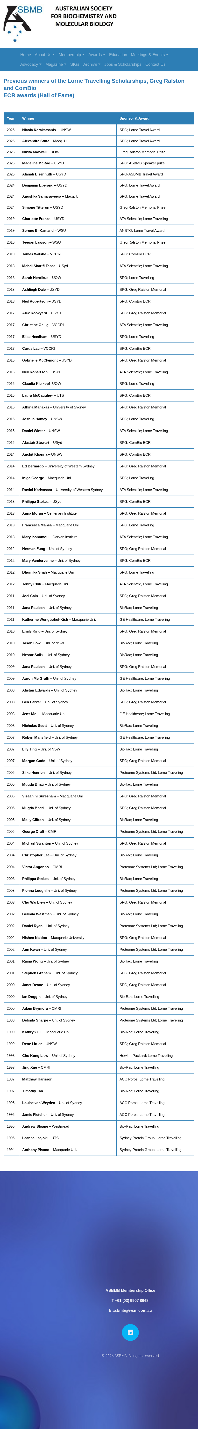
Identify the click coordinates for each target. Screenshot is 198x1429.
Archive (90, 64)
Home (25, 54)
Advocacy (29, 64)
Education (118, 54)
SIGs (74, 64)
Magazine (54, 64)
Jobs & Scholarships (122, 64)
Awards (95, 54)
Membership (70, 54)
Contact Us (155, 64)
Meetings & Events (148, 54)
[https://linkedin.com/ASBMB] (130, 1332)
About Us (43, 54)
